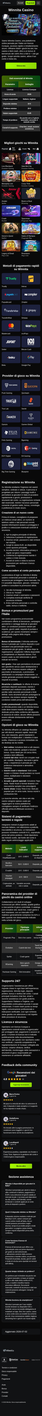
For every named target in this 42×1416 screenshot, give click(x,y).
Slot (34, 149)
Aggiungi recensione (21, 1085)
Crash (24, 149)
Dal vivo (13, 149)
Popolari (5, 149)
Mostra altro (21, 1166)
